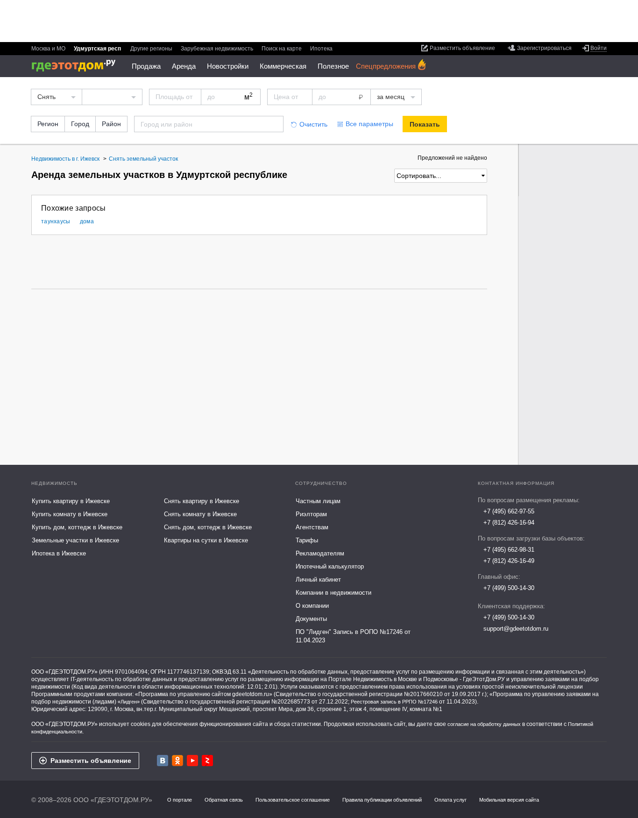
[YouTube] (192, 760)
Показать (425, 124)
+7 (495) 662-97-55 (508, 511)
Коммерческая (283, 66)
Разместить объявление (90, 760)
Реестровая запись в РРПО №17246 (394, 701)
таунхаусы (56, 221)
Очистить (313, 124)
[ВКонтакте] (162, 760)
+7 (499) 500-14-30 (508, 587)
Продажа (146, 66)
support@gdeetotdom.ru (515, 628)
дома (87, 221)
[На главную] (76, 65)
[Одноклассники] (177, 760)
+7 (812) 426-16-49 (508, 560)
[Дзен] (207, 760)
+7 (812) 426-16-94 (508, 522)
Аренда (184, 66)
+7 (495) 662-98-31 (508, 549)
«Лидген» (129, 701)
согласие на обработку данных (484, 724)
